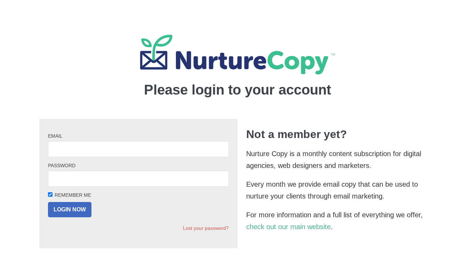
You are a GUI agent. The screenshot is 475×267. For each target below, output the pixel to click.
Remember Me (73, 195)
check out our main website (288, 226)
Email (55, 136)
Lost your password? (206, 228)
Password (61, 165)
